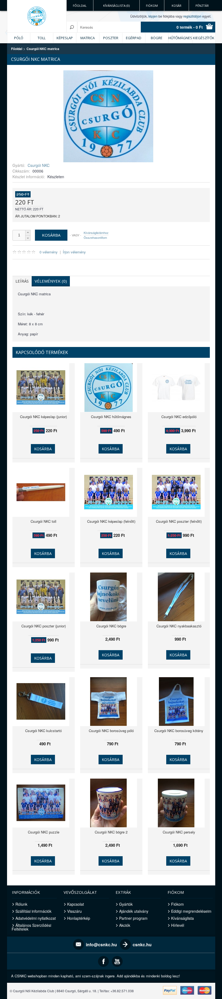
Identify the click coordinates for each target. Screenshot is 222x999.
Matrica (87, 37)
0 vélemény (49, 251)
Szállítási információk (33, 911)
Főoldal (80, 6)
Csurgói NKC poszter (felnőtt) (179, 521)
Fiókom (152, 6)
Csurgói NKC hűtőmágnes (111, 416)
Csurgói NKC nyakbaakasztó (178, 625)
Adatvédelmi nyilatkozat (35, 918)
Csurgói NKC (39, 165)
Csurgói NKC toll (43, 521)
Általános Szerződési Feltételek (31, 927)
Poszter (110, 37)
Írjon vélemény (74, 251)
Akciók (124, 925)
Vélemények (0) (51, 281)
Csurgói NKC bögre (111, 625)
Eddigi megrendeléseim (191, 911)
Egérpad (133, 37)
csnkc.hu (142, 944)
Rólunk (21, 904)
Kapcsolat (75, 904)
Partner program (133, 918)
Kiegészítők (203, 37)
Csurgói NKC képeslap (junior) (43, 416)
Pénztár (202, 6)
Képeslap (65, 37)
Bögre (156, 37)
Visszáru (74, 911)
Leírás (22, 281)
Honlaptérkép (78, 918)
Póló (18, 37)
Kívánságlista (182, 918)
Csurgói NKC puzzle (43, 832)
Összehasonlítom (95, 237)
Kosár (176, 6)
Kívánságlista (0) (116, 6)
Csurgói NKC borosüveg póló (111, 730)
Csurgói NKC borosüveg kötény (178, 730)
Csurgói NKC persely (179, 832)
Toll (41, 37)
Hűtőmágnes (180, 37)
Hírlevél (177, 925)
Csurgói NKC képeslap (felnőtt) (111, 521)
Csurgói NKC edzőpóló (179, 416)
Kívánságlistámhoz (96, 232)
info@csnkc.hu (101, 944)
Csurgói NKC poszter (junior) (43, 625)
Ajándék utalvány (133, 911)
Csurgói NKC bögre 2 (111, 832)
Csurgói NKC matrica (43, 48)
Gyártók (126, 904)
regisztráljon (192, 16)
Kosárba (43, 448)
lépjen (153, 16)
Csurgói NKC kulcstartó (43, 730)
